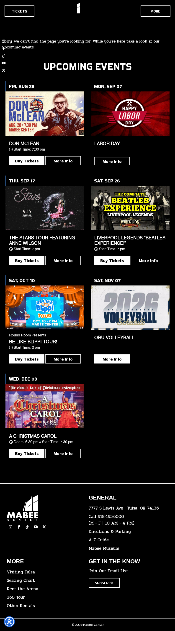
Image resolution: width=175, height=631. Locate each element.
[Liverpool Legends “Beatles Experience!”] (130, 208)
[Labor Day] (130, 113)
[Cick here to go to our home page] (44, 508)
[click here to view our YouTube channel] (3, 63)
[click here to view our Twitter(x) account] (44, 526)
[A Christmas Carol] (44, 406)
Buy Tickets (27, 160)
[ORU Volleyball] (130, 307)
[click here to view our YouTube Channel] (35, 526)
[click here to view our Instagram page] (10, 526)
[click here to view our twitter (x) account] (3, 70)
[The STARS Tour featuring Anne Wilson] (44, 208)
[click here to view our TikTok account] (3, 55)
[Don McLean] (44, 113)
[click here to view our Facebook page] (3, 48)
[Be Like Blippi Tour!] (44, 307)
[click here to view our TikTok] (27, 526)
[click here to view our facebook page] (19, 526)
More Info (63, 160)
